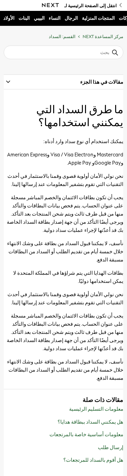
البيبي (39, 18)
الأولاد (9, 18)
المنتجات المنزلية (98, 18)
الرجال (71, 18)
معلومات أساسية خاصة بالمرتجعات (86, 434)
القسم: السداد (62, 36)
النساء (55, 18)
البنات (24, 18)
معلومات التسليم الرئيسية (96, 409)
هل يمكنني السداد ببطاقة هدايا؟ (90, 422)
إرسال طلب (110, 447)
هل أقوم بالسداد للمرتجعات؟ (93, 460)
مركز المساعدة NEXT (103, 36)
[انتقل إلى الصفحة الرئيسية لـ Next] (50, 5)
